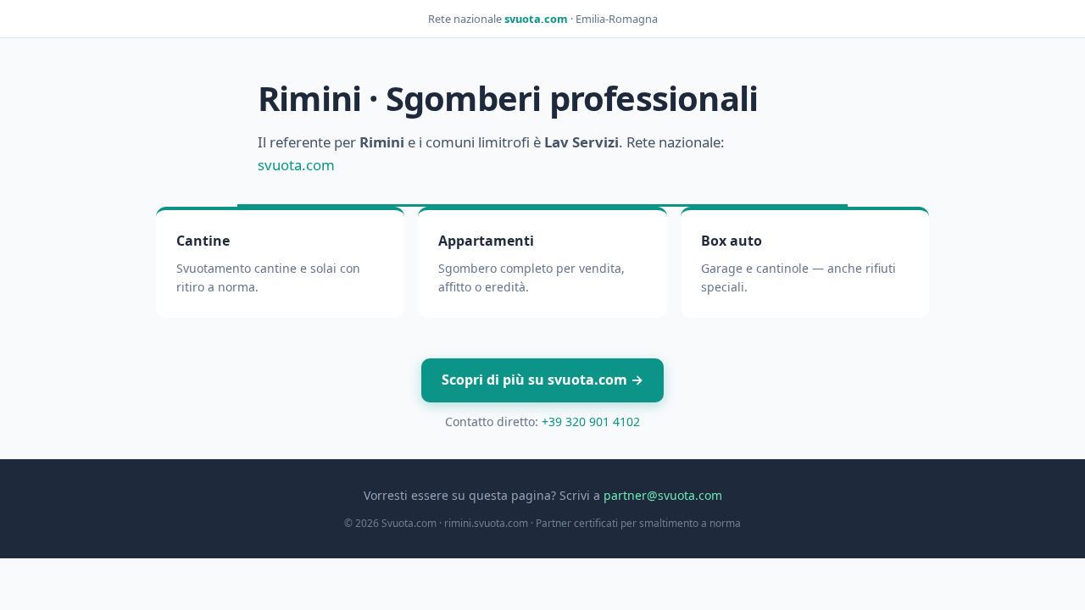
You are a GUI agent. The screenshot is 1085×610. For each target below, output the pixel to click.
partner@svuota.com (663, 495)
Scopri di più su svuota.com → (542, 379)
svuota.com (536, 18)
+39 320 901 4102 (591, 421)
